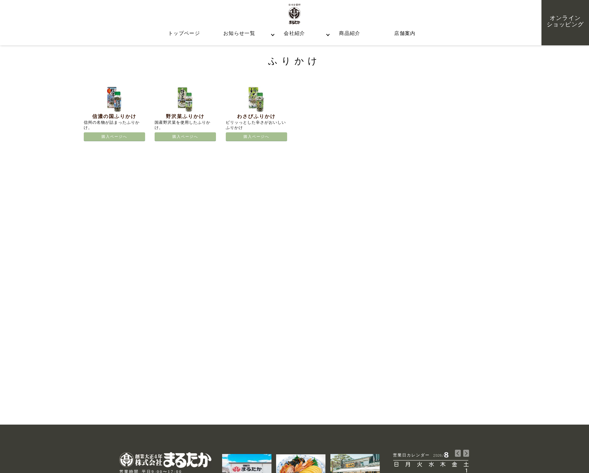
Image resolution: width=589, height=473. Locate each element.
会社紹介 (294, 33)
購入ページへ (114, 136)
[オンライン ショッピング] (565, 6)
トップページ (184, 33)
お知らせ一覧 (239, 33)
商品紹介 (349, 33)
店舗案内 (404, 33)
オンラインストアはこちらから (66, 148)
